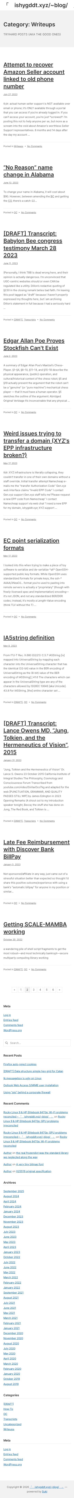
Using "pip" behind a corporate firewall (26, 1092)
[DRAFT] (18, 319)
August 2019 (11, 1384)
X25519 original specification (33, 1171)
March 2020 (10, 1363)
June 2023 (10, 1236)
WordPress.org (12, 1030)
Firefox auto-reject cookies (19, 1064)
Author (7, 1152)
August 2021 (11, 1297)
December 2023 (13, 1216)
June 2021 (9, 1308)
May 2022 (9, 1272)
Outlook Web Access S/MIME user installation (31, 1085)
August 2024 (11, 1196)
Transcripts (30, 319)
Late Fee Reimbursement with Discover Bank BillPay (36, 849)
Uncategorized (12, 1424)
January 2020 (11, 1373)
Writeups (18, 146)
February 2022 (12, 1282)
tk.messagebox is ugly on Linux (22, 1078)
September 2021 (13, 1292)
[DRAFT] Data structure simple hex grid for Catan (33, 1071)
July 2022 (9, 1262)
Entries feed (10, 1020)
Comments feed (13, 1025)
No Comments (34, 146)
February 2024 (12, 1206)
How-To (8, 1409)
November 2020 (13, 1338)
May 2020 (9, 1353)
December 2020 (13, 1333)
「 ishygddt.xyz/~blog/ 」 (47, 1487)
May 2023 (9, 1242)
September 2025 (13, 1191)
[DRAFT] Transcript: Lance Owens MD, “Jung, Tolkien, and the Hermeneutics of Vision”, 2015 (36, 738)
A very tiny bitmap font (30, 1164)
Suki (44, 1491)
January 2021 (11, 1328)
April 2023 (9, 1247)
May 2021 (9, 1313)
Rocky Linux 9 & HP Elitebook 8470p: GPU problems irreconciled (34, 1121)
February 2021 (12, 1323)
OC (15, 212)
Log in (7, 1015)
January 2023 (11, 1252)
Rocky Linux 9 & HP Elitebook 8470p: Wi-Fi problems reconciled (35, 1141)
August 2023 (11, 1226)
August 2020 (11, 1343)
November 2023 (13, 1221)
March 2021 (10, 1318)
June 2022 (9, 1267)
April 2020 (9, 1358)
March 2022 (10, 1277)
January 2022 (11, 1287)
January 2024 (11, 1211)
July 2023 (9, 1231)
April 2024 (9, 1201)
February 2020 (12, 1368)
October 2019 (11, 1378)
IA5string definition (29, 637)
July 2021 (9, 1302)
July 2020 (9, 1348)
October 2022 (11, 1257)
